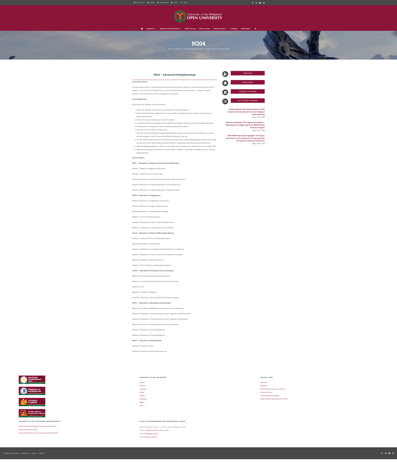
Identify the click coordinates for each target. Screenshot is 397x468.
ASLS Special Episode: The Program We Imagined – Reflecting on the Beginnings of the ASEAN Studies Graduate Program (245, 125)
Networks (263, 386)
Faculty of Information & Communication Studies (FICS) (38, 433)
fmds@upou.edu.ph (151, 434)
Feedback (41, 453)
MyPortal (263, 382)
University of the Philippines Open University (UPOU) (37, 426)
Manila (142, 392)
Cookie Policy (25, 453)
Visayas (142, 395)
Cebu (141, 405)
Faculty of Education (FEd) (28, 430)
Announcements (266, 392)
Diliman (142, 386)
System (142, 382)
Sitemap (33, 453)
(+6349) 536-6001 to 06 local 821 (157, 430)
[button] (255, 29)
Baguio (142, 402)
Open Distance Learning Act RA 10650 (273, 399)
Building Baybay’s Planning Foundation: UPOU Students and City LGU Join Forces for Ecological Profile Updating (246, 111)
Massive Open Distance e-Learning (272, 389)
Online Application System (269, 395)
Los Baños (143, 389)
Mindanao (143, 399)
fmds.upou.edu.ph (150, 437)
